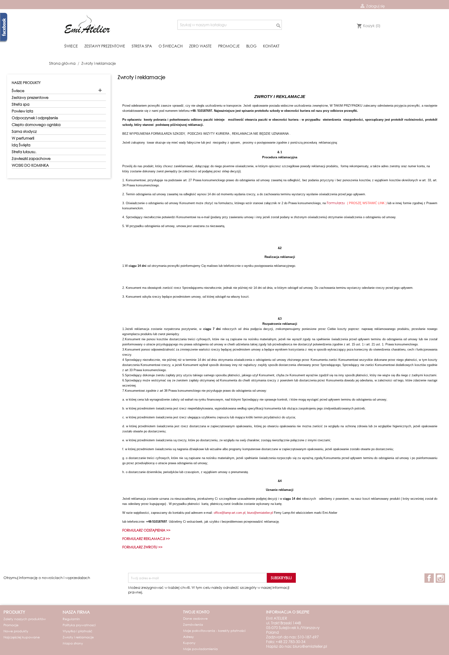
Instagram (440, 578)
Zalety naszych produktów (25, 619)
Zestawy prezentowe (104, 45)
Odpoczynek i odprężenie (35, 118)
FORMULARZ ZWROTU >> (142, 547)
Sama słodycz (24, 131)
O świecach (171, 45)
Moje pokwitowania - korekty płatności (214, 630)
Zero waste (200, 45)
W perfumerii (23, 138)
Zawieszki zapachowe (31, 158)
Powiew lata (22, 111)
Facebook (429, 578)
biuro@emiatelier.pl (260, 512)
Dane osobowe (195, 618)
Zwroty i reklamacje (78, 637)
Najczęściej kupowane (22, 637)
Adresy (188, 636)
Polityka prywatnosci (79, 625)
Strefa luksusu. (24, 151)
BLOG (251, 45)
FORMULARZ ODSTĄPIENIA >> (146, 530)
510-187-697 (308, 636)
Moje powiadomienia (200, 649)
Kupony (189, 643)
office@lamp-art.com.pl (229, 512)
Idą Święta (21, 145)
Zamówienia (193, 624)
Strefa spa (142, 45)
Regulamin (71, 619)
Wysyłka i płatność (77, 631)
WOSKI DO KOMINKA (30, 165)
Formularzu (336, 202)
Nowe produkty (16, 631)
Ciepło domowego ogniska (36, 124)
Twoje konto (196, 611)
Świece (71, 45)
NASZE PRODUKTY (26, 82)
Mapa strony (73, 643)
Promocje (229, 45)
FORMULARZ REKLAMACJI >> (146, 538)
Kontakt (271, 45)
